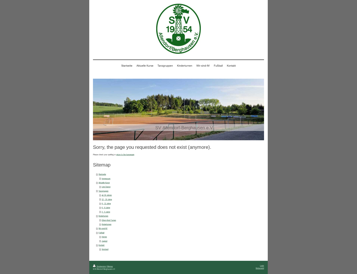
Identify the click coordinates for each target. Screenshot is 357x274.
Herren (104, 237)
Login (262, 266)
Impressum (106, 178)
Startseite (102, 174)
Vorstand (105, 249)
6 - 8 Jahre (106, 207)
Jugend (104, 241)
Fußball (101, 233)
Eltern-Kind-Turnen (109, 220)
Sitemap (110, 266)
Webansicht (260, 268)
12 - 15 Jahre (107, 199)
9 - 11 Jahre (106, 203)
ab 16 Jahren (107, 195)
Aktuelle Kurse (104, 183)
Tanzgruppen (103, 191)
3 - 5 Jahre (106, 212)
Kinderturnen (103, 216)
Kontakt (101, 245)
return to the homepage (125, 154)
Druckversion (101, 266)
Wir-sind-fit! (103, 228)
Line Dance (106, 187)
